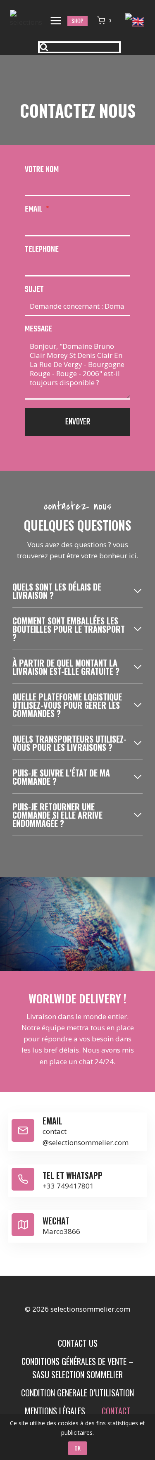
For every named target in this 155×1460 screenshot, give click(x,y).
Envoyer (77, 422)
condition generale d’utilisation (77, 1392)
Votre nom (42, 169)
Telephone (42, 249)
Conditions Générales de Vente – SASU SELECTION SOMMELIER (77, 1368)
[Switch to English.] (135, 20)
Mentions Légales (55, 1411)
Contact (116, 1411)
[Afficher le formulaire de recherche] (79, 47)
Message (38, 329)
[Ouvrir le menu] (56, 20)
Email (37, 209)
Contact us (78, 1343)
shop (77, 21)
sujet (34, 289)
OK (77, 1447)
